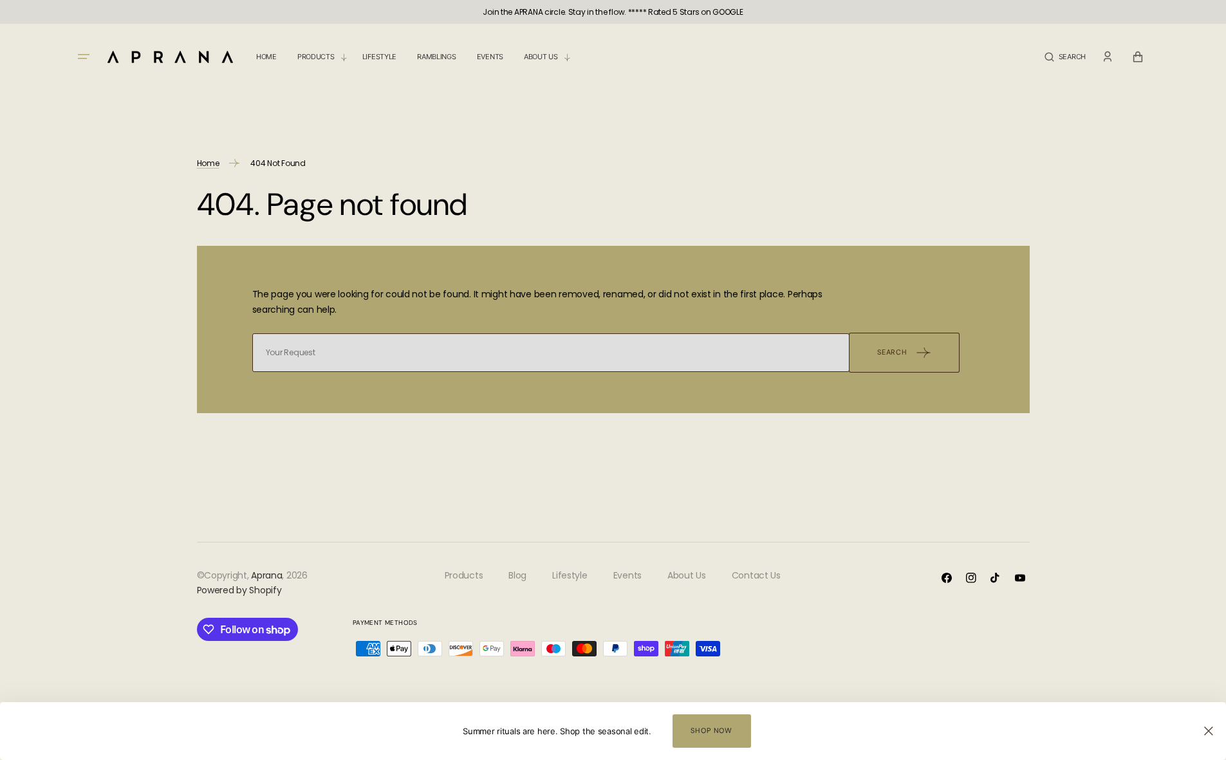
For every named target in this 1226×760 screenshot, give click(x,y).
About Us (686, 575)
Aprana (266, 575)
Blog (517, 575)
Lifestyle (569, 575)
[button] (1065, 57)
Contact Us (756, 575)
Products (464, 575)
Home (208, 163)
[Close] (1208, 731)
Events (627, 575)
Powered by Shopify (239, 590)
